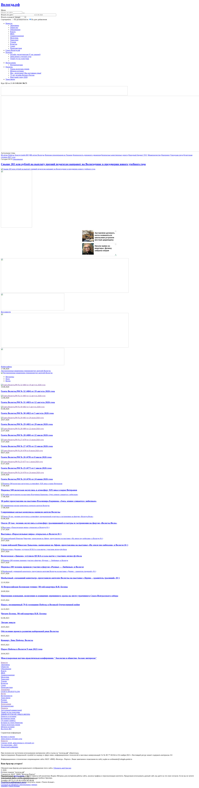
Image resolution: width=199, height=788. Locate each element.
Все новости (6, 312)
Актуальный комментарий (11, 710)
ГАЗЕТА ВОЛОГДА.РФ (10, 692)
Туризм (13, 42)
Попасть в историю (8, 716)
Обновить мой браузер (62, 768)
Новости (9, 23)
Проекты (9, 67)
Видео (8, 381)
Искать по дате (7, 15)
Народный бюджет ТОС (137, 155)
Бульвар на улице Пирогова (12, 723)
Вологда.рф (10, 4)
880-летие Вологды (36, 155)
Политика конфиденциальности (13, 783)
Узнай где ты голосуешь (19, 59)
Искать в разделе (7, 17)
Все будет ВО (6, 729)
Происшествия (16, 48)
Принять (4, 786)
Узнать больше (14, 786)
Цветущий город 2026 (19, 77)
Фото (8, 379)
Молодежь (14, 38)
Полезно (9, 52)
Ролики (4, 700)
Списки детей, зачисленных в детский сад (17, 743)
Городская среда (176, 155)
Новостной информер (9, 747)
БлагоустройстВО (22, 155)
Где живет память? (8, 721)
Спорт (12, 46)
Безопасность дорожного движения (87, 155)
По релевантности (21, 19)
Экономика (14, 25)
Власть (13, 32)
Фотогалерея (11, 63)
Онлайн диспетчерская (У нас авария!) (25, 54)
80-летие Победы (7, 155)
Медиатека (10, 377)
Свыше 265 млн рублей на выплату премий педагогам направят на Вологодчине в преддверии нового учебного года (73, 164)
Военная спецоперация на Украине (59, 155)
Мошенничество (154, 155)
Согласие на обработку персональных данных (19, 785)
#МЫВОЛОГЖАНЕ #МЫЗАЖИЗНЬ (15, 714)
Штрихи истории (17, 71)
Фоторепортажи (16, 65)
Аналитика (5, 689)
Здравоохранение (17, 36)
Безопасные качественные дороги (114, 155)
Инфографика (6, 367)
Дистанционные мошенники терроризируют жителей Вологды (26, 371)
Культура (13, 44)
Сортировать (6, 19)
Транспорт (14, 40)
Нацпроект (165, 155)
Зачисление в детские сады (20, 57)
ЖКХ (12, 34)
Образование (15, 30)
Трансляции (10, 79)
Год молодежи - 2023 (9, 745)
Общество (14, 28)
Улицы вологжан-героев (19, 69)
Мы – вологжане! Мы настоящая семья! (25, 73)
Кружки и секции (8, 737)
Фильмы (4, 702)
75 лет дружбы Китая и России (22, 75)
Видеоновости (6, 696)
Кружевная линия (8, 718)
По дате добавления (39, 19)
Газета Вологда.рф (13, 50)
